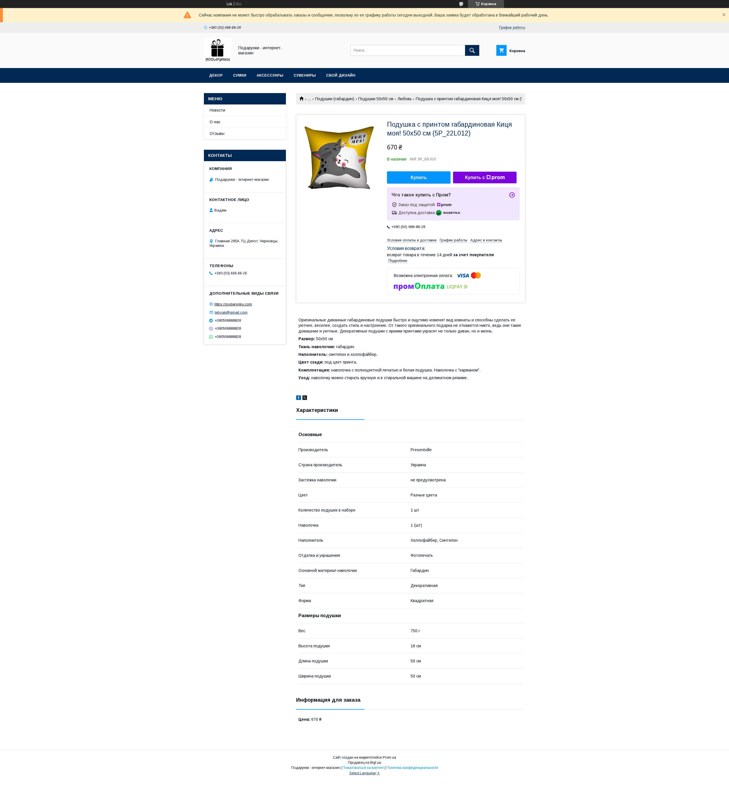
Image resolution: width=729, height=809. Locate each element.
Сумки (239, 75)
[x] (304, 398)
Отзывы (217, 133)
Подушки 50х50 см (375, 98)
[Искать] (472, 50)
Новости (217, 110)
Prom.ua (389, 757)
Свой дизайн (340, 75)
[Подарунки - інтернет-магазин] (218, 60)
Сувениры (305, 75)
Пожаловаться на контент (363, 768)
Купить (419, 177)
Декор (216, 75)
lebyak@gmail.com (231, 312)
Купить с (475, 177)
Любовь (405, 98)
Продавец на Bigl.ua (364, 763)
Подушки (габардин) (334, 98)
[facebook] (298, 398)
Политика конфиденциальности (412, 768)
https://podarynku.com (233, 304)
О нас (215, 122)
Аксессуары (270, 75)
